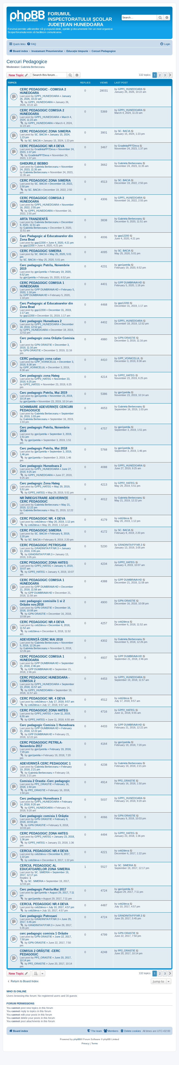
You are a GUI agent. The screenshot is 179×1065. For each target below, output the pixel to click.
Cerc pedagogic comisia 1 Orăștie (44, 816)
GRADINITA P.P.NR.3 (46, 548)
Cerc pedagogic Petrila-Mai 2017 (43, 889)
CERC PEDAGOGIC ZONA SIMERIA (45, 131)
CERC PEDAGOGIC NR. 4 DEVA (42, 518)
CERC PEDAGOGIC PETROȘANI (43, 545)
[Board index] (28, 15)
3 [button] (165, 75)
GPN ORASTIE (43, 344)
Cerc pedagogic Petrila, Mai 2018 (43, 448)
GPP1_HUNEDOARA (46, 96)
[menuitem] (31, 44)
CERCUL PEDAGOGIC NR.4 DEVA (44, 851)
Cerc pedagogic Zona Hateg (40, 483)
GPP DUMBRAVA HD (46, 289)
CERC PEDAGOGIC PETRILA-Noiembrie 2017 (41, 744)
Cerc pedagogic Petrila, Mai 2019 (43, 392)
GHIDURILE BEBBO (34, 163)
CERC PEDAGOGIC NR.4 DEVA (42, 146)
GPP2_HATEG (42, 378)
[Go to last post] (144, 89)
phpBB (77, 1039)
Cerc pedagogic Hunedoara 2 (41, 321)
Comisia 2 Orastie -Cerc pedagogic (45, 781)
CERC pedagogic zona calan (40, 358)
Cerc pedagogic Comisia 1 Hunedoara (47, 725)
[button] (170, 75)
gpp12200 (40, 242)
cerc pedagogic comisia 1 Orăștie (44, 933)
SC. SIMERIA (42, 872)
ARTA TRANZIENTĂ (34, 219)
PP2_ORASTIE (43, 784)
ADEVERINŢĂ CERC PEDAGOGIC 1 (45, 763)
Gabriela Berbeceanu (33, 66)
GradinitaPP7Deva (44, 149)
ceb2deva (40, 521)
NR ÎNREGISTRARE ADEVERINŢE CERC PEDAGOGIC (44, 499)
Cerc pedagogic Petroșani (38, 916)
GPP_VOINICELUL (45, 361)
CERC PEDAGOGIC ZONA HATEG (44, 562)
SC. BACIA (40, 134)
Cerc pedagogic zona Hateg (39, 375)
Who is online (16, 991)
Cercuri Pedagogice (27, 61)
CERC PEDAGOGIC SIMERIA (40, 251)
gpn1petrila (40, 271)
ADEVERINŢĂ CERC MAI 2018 (41, 639)
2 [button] (160, 75)
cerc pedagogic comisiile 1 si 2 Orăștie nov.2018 (42, 602)
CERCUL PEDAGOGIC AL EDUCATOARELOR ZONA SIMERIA (45, 867)
